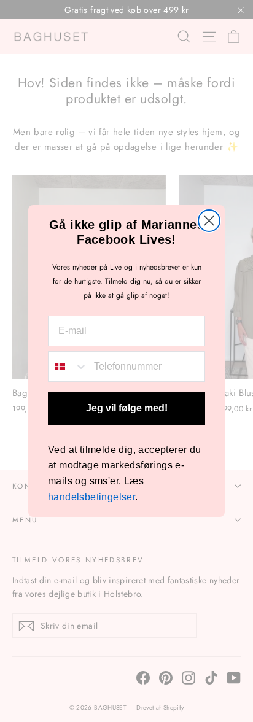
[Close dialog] (209, 220)
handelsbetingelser (91, 497)
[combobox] (68, 366)
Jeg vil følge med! (127, 408)
